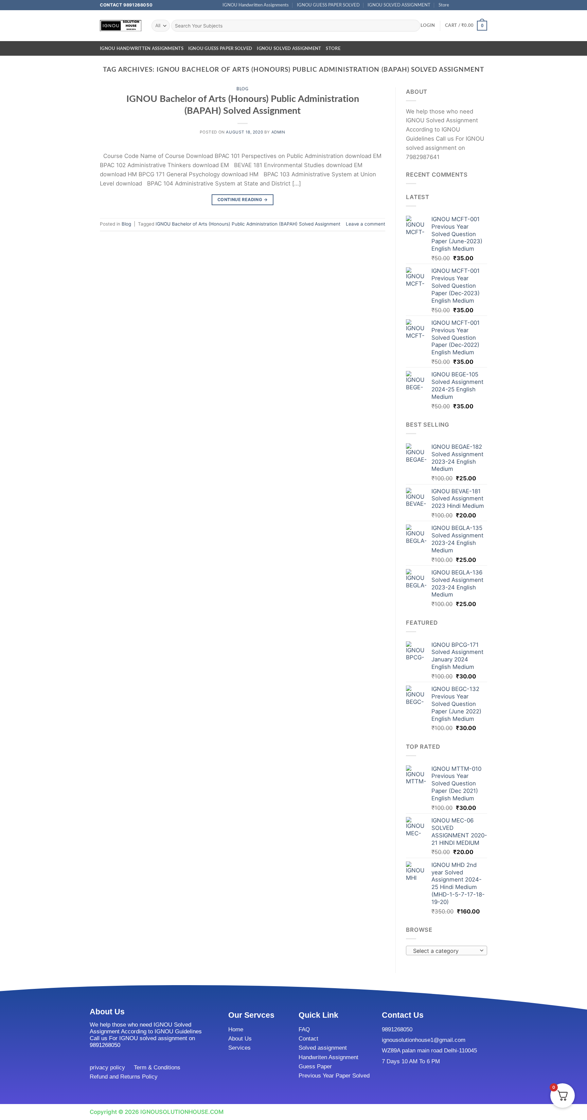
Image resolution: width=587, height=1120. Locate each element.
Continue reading (242, 199)
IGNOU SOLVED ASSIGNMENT (399, 5)
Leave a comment (365, 224)
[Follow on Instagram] (463, 5)
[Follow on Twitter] (470, 5)
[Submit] (413, 26)
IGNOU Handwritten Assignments (256, 5)
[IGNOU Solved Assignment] (120, 25)
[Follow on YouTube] (484, 5)
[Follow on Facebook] (456, 5)
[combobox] (446, 950)
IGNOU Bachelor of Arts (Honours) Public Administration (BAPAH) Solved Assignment (248, 224)
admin (278, 132)
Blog (242, 89)
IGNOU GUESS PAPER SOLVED (328, 5)
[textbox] (444, 951)
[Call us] (477, 5)
